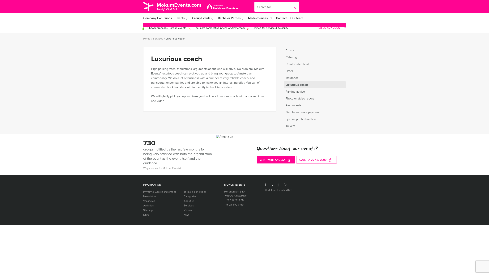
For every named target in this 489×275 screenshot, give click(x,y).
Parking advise (295, 91)
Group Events (201, 18)
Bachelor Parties (229, 18)
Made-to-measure (260, 18)
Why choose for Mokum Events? (162, 168)
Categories (190, 196)
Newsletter (149, 196)
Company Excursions (157, 18)
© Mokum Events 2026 (278, 190)
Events (180, 18)
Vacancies (149, 201)
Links (146, 215)
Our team (296, 18)
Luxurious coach (175, 39)
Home (146, 39)
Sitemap (148, 210)
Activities (148, 206)
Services (158, 39)
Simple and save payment (303, 112)
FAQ (186, 215)
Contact (281, 18)
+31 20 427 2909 (328, 28)
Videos (188, 210)
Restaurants (293, 105)
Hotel (289, 71)
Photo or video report (300, 98)
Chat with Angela (273, 160)
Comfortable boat (297, 64)
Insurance (292, 78)
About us (189, 201)
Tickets (290, 126)
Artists (290, 50)
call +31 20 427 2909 (313, 160)
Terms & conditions (195, 192)
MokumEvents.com (179, 6)
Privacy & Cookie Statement (159, 192)
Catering (291, 57)
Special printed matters (301, 119)
